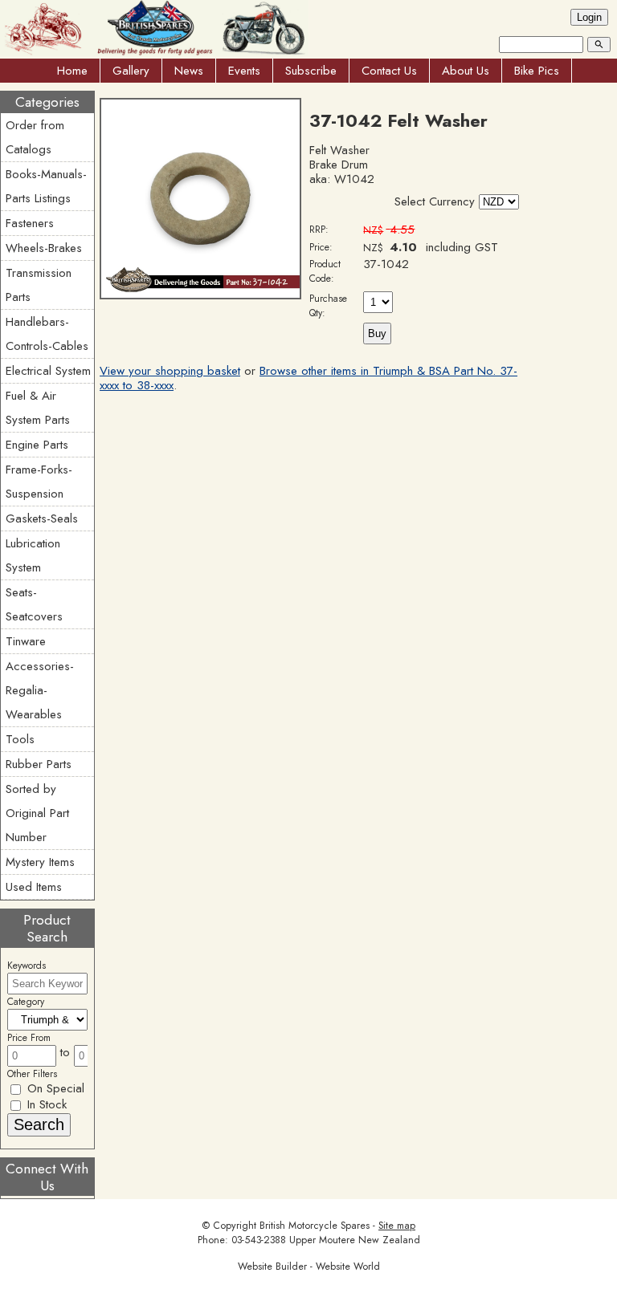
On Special (53, 1088)
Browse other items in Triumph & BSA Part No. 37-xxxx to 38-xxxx (308, 378)
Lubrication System (33, 555)
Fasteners (30, 223)
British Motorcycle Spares (314, 1225)
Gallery (130, 70)
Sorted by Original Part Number (37, 813)
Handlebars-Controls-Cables (47, 334)
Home (72, 70)
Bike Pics (536, 70)
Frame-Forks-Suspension (39, 481)
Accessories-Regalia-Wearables (40, 690)
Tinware (26, 641)
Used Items (34, 887)
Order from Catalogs (35, 137)
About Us (465, 70)
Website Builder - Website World (309, 1266)
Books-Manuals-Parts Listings (46, 186)
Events (244, 70)
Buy (377, 333)
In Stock (45, 1104)
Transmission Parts (39, 285)
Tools (20, 739)
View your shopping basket (170, 371)
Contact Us (389, 70)
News (188, 70)
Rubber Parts (39, 764)
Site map (396, 1225)
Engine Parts (37, 444)
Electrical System (48, 371)
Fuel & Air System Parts (38, 408)
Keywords (26, 965)
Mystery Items (40, 862)
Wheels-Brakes (44, 248)
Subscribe (311, 70)
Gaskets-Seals (42, 518)
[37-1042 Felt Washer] (200, 295)
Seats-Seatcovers (34, 604)
